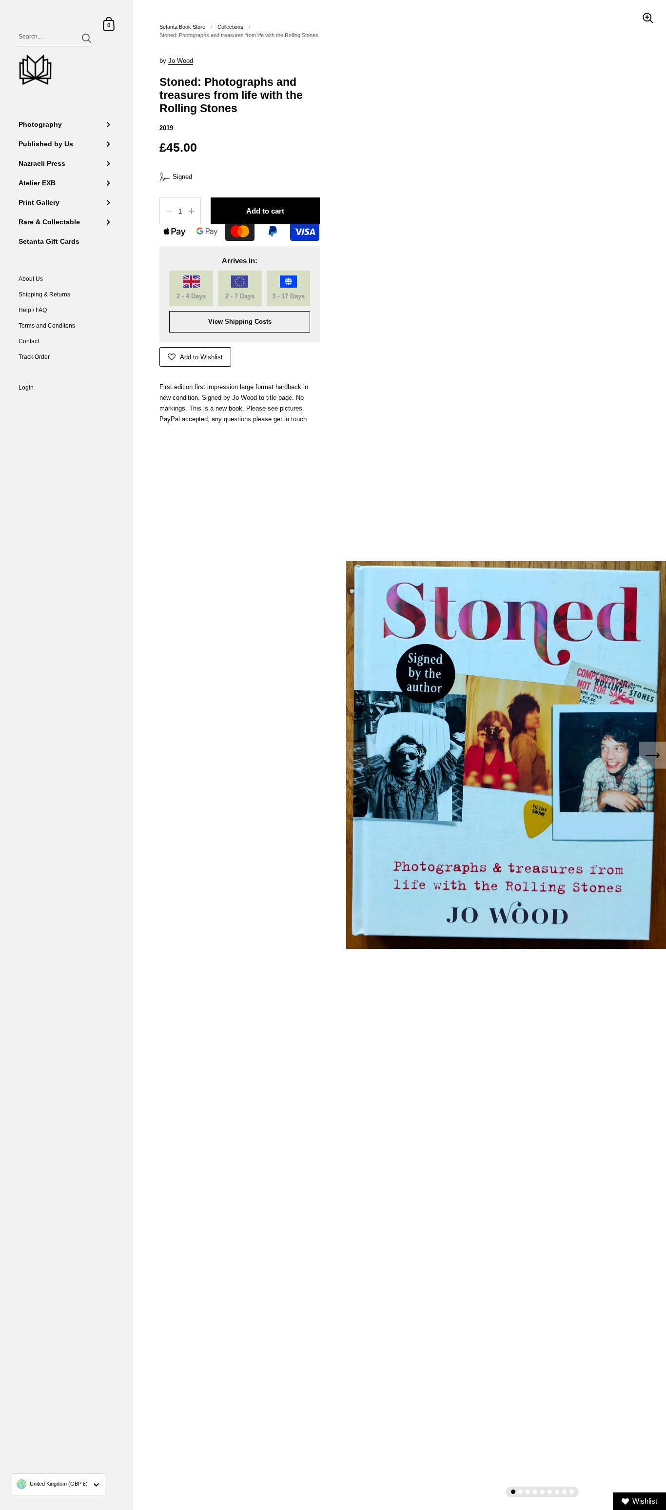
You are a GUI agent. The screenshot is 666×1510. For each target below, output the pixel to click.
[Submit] (86, 38)
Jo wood (180, 60)
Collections (230, 27)
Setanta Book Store (182, 27)
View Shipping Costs (240, 321)
